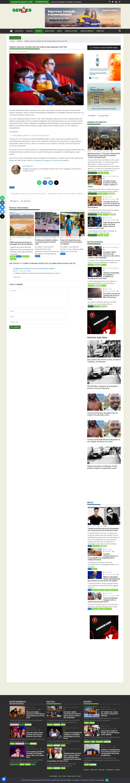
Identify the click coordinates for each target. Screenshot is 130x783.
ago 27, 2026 (92, 151)
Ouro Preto (112, 193)
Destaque (12, 256)
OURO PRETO (19, 31)
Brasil (89, 546)
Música (22, 724)
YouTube (57, 160)
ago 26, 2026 (108, 176)
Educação (101, 590)
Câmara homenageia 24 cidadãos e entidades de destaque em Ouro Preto (75, 2)
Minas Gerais (25, 256)
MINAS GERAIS (49, 31)
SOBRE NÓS (100, 31)
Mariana (106, 173)
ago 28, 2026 (108, 549)
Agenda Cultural (71, 31)
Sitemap (101, 770)
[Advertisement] (104, 484)
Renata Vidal (107, 551)
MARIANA (29, 31)
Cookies (117, 770)
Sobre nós (93, 770)
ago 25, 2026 (108, 218)
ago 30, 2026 (92, 526)
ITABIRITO (39, 31)
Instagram (47, 160)
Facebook (38, 160)
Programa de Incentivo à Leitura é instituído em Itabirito (65, 194)
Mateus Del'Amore (32, 709)
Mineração (13, 259)
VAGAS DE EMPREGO (87, 31)
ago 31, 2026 (14, 237)
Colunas (95, 569)
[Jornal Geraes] (11, 30)
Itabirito (12, 187)
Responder (16, 277)
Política (104, 264)
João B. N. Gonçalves (26, 237)
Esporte (87, 722)
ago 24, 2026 (105, 745)
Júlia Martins (24, 51)
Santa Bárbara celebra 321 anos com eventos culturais (31, 135)
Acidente (90, 306)
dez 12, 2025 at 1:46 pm (23, 271)
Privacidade (109, 770)
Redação (116, 176)
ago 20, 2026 (31, 747)
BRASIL (59, 31)
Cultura (100, 193)
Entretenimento (14, 724)
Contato (86, 770)
